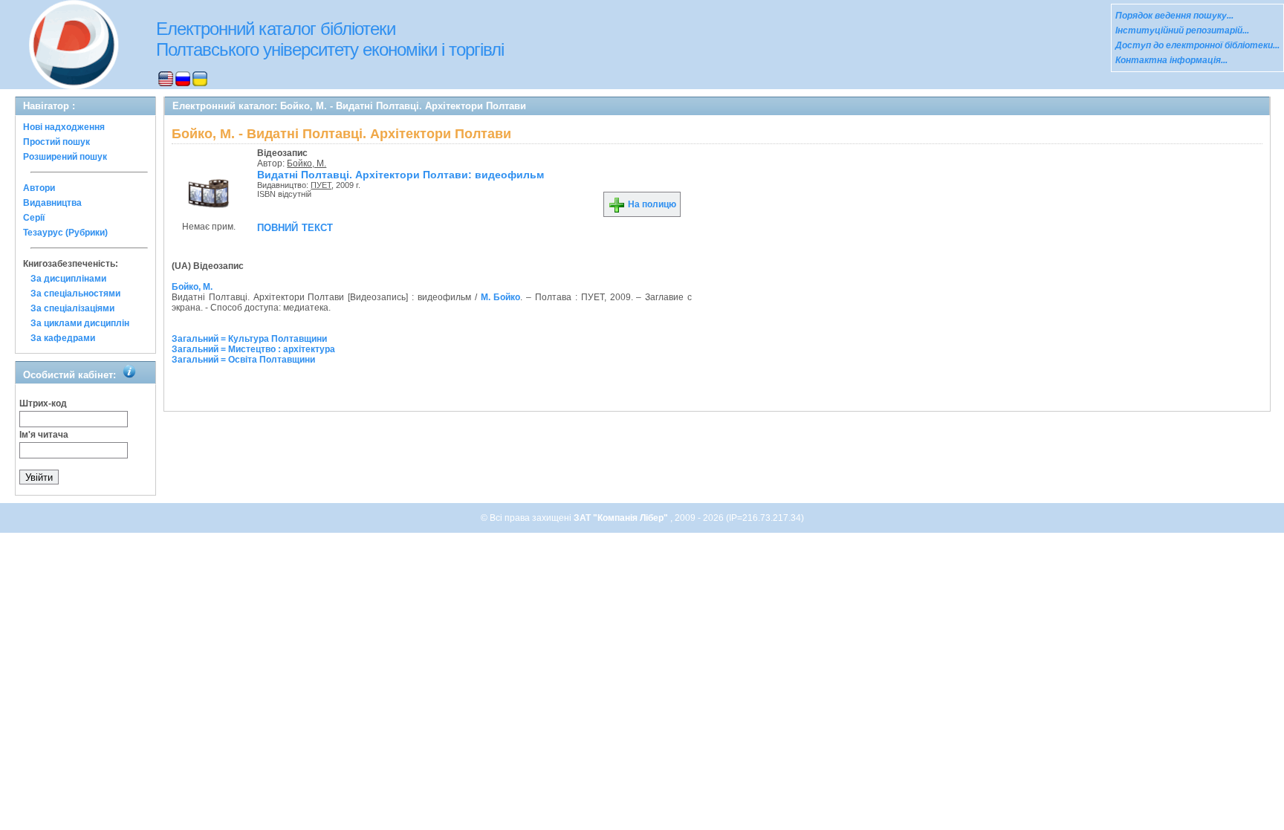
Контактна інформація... (1171, 60)
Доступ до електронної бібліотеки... (1197, 45)
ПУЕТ (321, 185)
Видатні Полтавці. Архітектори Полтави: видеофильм (400, 175)
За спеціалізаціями (72, 308)
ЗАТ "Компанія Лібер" (622, 518)
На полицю (651, 204)
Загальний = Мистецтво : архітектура (253, 349)
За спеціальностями (75, 293)
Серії (34, 218)
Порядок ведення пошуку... (1174, 15)
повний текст (295, 226)
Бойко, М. (306, 163)
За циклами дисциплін (79, 323)
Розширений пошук (65, 157)
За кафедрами (62, 338)
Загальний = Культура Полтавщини (249, 339)
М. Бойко (501, 297)
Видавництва (52, 203)
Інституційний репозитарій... (1182, 30)
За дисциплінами (68, 278)
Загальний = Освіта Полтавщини (243, 359)
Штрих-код (43, 403)
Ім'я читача (43, 434)
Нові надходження (64, 127)
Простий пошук (56, 142)
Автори (39, 188)
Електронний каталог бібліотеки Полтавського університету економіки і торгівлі (330, 39)
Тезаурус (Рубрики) (65, 232)
